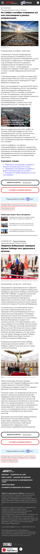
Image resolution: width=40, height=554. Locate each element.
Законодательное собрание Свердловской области (19, 280)
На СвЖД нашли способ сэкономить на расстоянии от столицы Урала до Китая (21, 224)
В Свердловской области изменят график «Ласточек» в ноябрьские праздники (22, 218)
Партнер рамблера (18, 544)
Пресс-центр (7, 477)
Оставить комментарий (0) (20, 190)
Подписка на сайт (18, 474)
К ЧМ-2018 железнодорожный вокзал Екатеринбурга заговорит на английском (21, 230)
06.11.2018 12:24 (6, 8)
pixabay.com (5, 47)
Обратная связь (8, 485)
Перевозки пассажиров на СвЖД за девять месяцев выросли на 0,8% (18, 170)
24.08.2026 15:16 (6, 241)
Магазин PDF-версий (21, 477)
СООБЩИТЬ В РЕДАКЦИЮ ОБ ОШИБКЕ (16, 487)
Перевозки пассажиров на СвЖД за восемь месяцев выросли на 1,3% (18, 166)
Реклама (5, 474)
